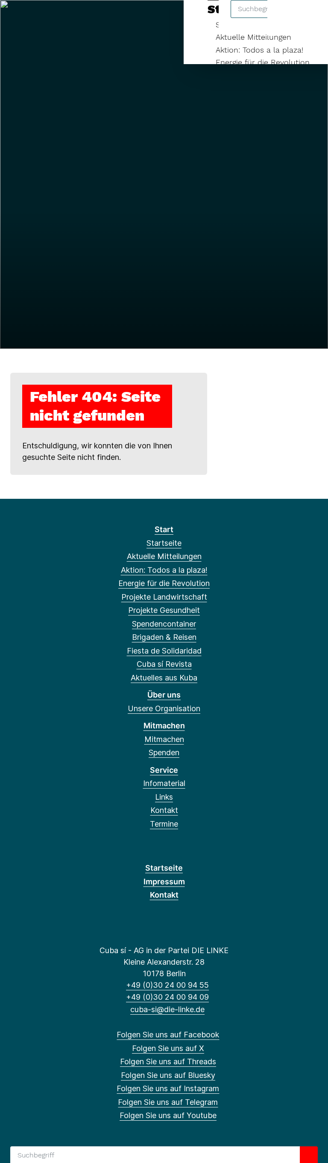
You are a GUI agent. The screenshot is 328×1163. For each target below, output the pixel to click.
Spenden (164, 752)
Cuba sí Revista (164, 664)
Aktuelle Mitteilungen (253, 36)
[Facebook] (16, 18)
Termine (164, 823)
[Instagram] (72, 18)
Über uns (164, 694)
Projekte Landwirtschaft (164, 596)
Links (164, 796)
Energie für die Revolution (263, 62)
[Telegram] (86, 18)
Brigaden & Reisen (164, 637)
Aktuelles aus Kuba (164, 677)
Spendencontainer (164, 623)
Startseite (164, 543)
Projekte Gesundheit (164, 610)
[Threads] (44, 18)
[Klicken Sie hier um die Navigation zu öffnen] (310, 18)
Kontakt (164, 810)
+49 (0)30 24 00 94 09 (167, 996)
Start (164, 529)
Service (164, 770)
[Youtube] (100, 18)
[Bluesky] (58, 18)
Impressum (164, 881)
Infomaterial (164, 783)
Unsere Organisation (164, 708)
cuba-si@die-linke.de (167, 1009)
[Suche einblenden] (285, 18)
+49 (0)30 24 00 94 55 (167, 984)
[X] (30, 18)
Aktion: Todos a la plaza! (259, 49)
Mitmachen (164, 725)
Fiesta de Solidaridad (164, 650)
